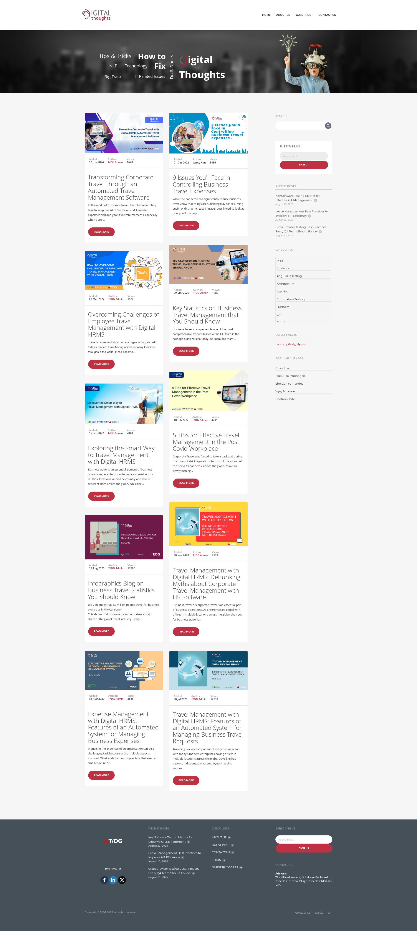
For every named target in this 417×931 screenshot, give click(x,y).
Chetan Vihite (285, 399)
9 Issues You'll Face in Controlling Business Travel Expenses (201, 184)
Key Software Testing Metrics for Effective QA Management (297, 198)
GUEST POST (221, 845)
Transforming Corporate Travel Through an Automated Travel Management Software (120, 187)
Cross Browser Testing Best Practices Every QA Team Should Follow (300, 229)
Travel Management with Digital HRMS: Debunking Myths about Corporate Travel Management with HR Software (206, 583)
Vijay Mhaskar (285, 391)
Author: (112, 159)
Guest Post (304, 15)
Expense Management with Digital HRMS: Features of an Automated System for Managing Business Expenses (123, 727)
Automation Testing (291, 299)
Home (266, 15)
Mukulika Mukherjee (290, 375)
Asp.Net (282, 291)
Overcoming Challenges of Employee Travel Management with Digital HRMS (123, 324)
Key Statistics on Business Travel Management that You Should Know (207, 314)
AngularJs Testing (289, 276)
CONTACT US (221, 852)
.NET (280, 260)
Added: (93, 159)
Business (283, 307)
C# (279, 314)
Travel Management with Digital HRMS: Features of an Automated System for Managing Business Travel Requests (208, 727)
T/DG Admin (115, 162)
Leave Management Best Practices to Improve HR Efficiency (301, 213)
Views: (131, 159)
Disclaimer (322, 912)
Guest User (283, 368)
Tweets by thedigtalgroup (290, 344)
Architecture (285, 283)
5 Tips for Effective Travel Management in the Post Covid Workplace (206, 441)
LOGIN (216, 860)
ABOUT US (219, 837)
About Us (283, 15)
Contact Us (327, 15)
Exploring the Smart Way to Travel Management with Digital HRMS (121, 455)
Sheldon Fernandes (289, 383)
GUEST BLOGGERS (225, 867)
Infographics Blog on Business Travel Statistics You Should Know (121, 590)
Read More (101, 231)
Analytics (283, 268)
